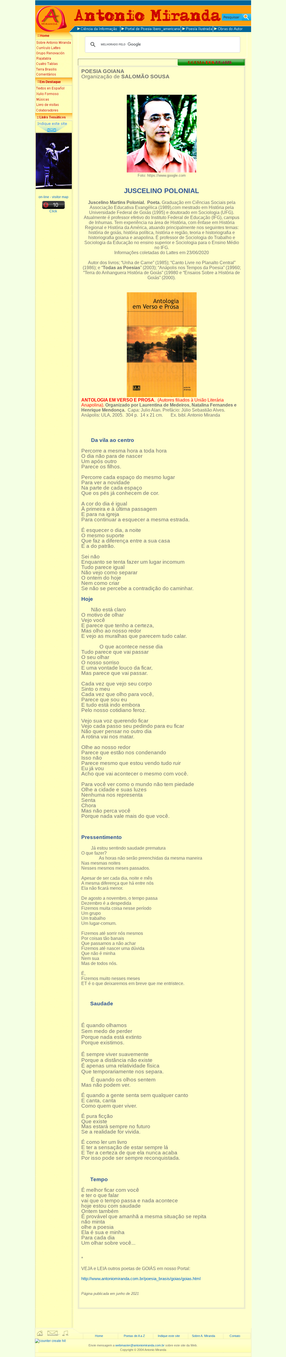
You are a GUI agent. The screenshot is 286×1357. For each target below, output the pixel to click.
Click (53, 211)
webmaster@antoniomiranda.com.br (140, 1345)
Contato (235, 1335)
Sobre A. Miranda (203, 1335)
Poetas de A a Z (134, 1335)
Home (99, 1335)
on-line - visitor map (53, 197)
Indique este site (169, 1335)
